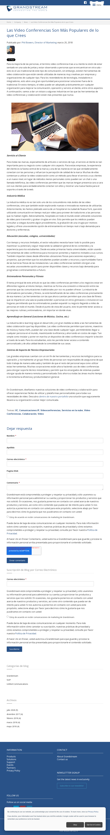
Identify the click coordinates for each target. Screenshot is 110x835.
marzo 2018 (13, 722)
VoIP (9, 680)
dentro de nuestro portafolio (53, 396)
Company (17, 22)
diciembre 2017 (15, 714)
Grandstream (12, 676)
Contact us (62, 759)
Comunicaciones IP (29, 410)
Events (10, 765)
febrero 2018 (14, 718)
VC (16, 410)
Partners (11, 767)
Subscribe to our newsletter (72, 785)
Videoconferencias (51, 410)
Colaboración (29, 413)
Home (9, 22)
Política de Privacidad (25, 633)
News (26, 22)
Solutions (11, 759)
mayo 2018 (13, 726)
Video (41, 413)
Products (11, 756)
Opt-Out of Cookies (94, 825)
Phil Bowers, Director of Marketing (39, 42)
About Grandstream (67, 756)
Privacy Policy (93, 812)
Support (11, 762)
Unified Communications (17, 684)
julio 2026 (12, 710)
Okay (75, 825)
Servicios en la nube (72, 410)
